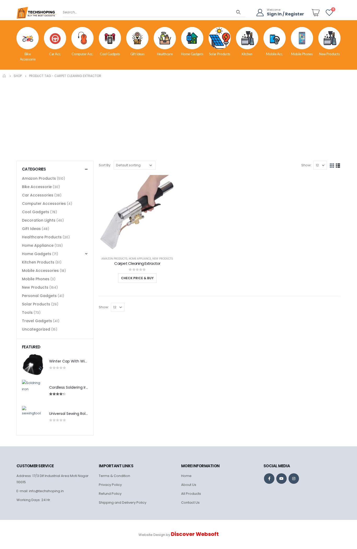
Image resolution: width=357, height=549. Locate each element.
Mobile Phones (302, 54)
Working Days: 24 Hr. (33, 499)
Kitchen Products (38, 262)
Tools (27, 312)
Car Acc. (55, 54)
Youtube (281, 478)
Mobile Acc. (274, 54)
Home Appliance (140, 259)
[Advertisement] (178, 118)
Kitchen (247, 54)
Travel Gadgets (37, 320)
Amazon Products (114, 259)
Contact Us (190, 502)
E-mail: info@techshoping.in (40, 490)
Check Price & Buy (137, 278)
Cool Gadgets (110, 54)
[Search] (238, 12)
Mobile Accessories (40, 270)
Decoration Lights (38, 220)
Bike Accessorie (28, 56)
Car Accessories (37, 195)
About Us (188, 484)
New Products (329, 54)
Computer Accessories (44, 203)
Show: (306, 165)
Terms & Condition (114, 475)
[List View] (338, 165)
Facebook (269, 478)
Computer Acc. (82, 54)
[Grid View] (332, 165)
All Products (191, 493)
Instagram (294, 478)
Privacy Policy (110, 484)
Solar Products (219, 54)
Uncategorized (36, 329)
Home (186, 475)
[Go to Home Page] (4, 76)
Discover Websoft (195, 534)
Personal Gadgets (39, 295)
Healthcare (165, 54)
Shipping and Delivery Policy (122, 502)
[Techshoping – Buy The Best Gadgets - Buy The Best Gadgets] (36, 14)
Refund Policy (110, 493)
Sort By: (105, 165)
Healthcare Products (42, 237)
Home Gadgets (192, 54)
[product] (137, 213)
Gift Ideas (137, 54)
